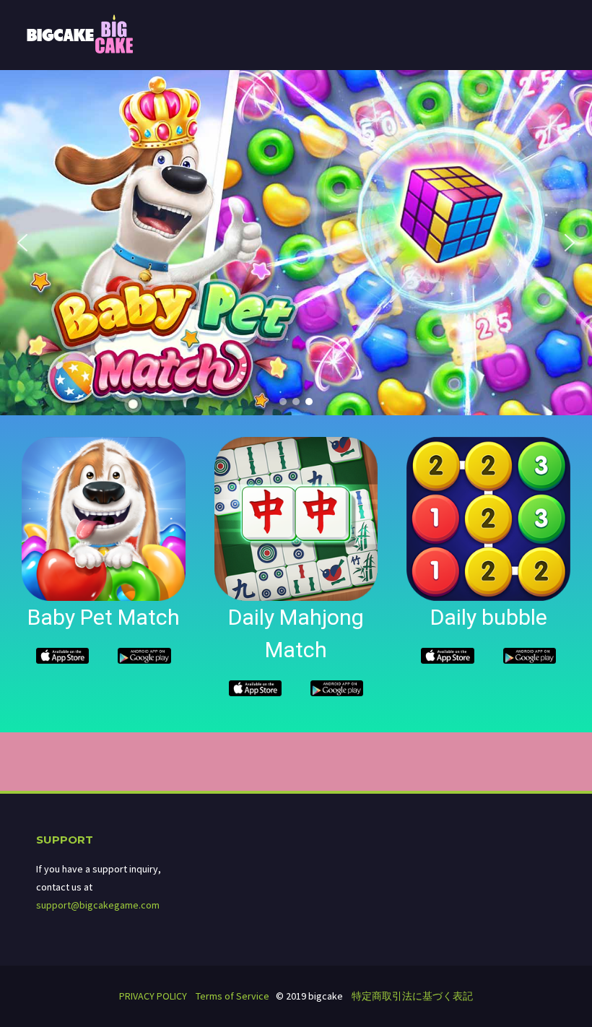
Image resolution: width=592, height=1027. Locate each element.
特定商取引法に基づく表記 (412, 995)
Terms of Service (232, 995)
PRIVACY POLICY (153, 995)
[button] (22, 242)
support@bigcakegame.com (98, 904)
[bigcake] (80, 33)
